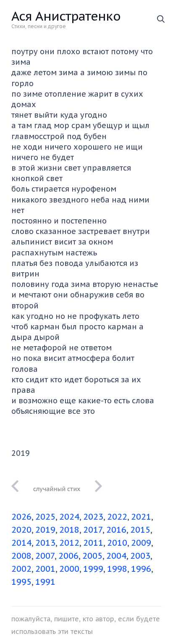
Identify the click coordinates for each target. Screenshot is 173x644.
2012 (69, 542)
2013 (45, 542)
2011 (93, 542)
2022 (117, 516)
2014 (21, 542)
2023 (93, 516)
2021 (141, 516)
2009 (141, 542)
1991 (45, 581)
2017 (92, 529)
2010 (117, 542)
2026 (21, 516)
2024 (69, 516)
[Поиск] (160, 19)
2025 (45, 516)
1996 (141, 568)
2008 (21, 555)
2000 (69, 568)
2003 (140, 555)
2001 (45, 568)
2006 (68, 555)
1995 (21, 581)
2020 (21, 529)
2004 (116, 555)
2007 (45, 555)
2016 (116, 529)
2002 (21, 568)
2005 (92, 555)
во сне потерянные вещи (56, 488)
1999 (93, 568)
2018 (69, 529)
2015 (140, 529)
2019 (45, 529)
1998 (117, 568)
